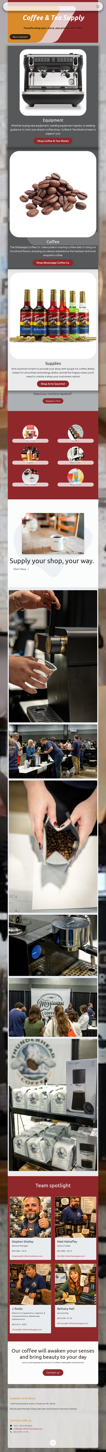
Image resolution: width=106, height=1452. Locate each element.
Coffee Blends (30, 484)
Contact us (53, 1372)
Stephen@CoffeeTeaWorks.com (27, 1256)
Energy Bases (75, 484)
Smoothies (30, 441)
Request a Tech (53, 401)
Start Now (20, 569)
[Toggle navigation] (98, 6)
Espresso (76, 441)
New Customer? (20, 37)
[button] (53, 1443)
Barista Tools (75, 463)
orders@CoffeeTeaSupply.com (28, 1429)
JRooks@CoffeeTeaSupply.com (27, 1330)
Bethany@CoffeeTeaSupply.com (72, 1323)
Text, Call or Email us (23, 1426)
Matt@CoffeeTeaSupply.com (71, 1256)
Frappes (30, 463)
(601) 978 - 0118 (20, 1432)
